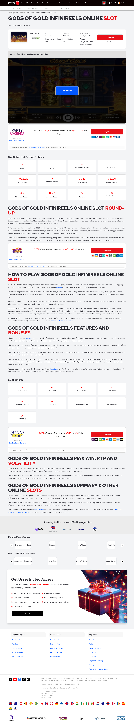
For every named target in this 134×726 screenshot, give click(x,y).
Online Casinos (23, 13)
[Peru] (113, 703)
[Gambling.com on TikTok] (28, 689)
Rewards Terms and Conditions (98, 669)
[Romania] (118, 703)
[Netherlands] (97, 703)
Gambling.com (12, 13)
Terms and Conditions (49, 688)
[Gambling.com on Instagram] (24, 689)
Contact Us (92, 652)
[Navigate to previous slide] (11, 545)
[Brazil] (36, 703)
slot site (59, 287)
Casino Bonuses (55, 656)
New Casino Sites (17, 640)
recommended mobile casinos (62, 321)
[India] (77, 703)
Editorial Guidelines (95, 648)
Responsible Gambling (96, 661)
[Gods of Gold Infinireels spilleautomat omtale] (108, 703)
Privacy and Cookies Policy (70, 688)
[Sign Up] (104, 3)
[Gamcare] (11, 718)
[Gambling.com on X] (10, 689)
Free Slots (15, 644)
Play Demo (67, 90)
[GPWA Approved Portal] (121, 718)
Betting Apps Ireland (18, 652)
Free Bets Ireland (17, 648)
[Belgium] (25, 703)
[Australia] (15, 703)
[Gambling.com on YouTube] (15, 689)
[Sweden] (10, 708)
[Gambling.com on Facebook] (19, 689)
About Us (92, 640)
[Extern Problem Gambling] (63, 718)
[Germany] (56, 703)
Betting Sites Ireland (56, 652)
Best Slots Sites (55, 644)
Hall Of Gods (39, 509)
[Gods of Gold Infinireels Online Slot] (41, 703)
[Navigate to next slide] (122, 545)
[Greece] (61, 703)
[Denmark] (51, 703)
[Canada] (46, 703)
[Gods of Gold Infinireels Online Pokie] (102, 703)
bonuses (29, 338)
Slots (31, 13)
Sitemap (91, 665)
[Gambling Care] (36, 718)
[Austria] (20, 703)
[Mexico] (92, 703)
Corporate (92, 656)
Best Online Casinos (56, 640)
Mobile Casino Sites (18, 656)
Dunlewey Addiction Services (36, 147)
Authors (91, 644)
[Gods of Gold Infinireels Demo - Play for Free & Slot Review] (10, 703)
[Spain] (123, 703)
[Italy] (87, 703)
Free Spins (54, 369)
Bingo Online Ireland (56, 648)
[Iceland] (66, 703)
